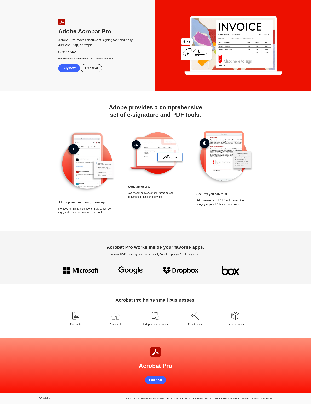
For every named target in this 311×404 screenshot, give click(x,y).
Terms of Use (181, 398)
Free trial (91, 68)
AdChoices (267, 398)
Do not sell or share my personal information (228, 398)
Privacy (170, 398)
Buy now (69, 68)
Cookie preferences (198, 398)
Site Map (254, 398)
